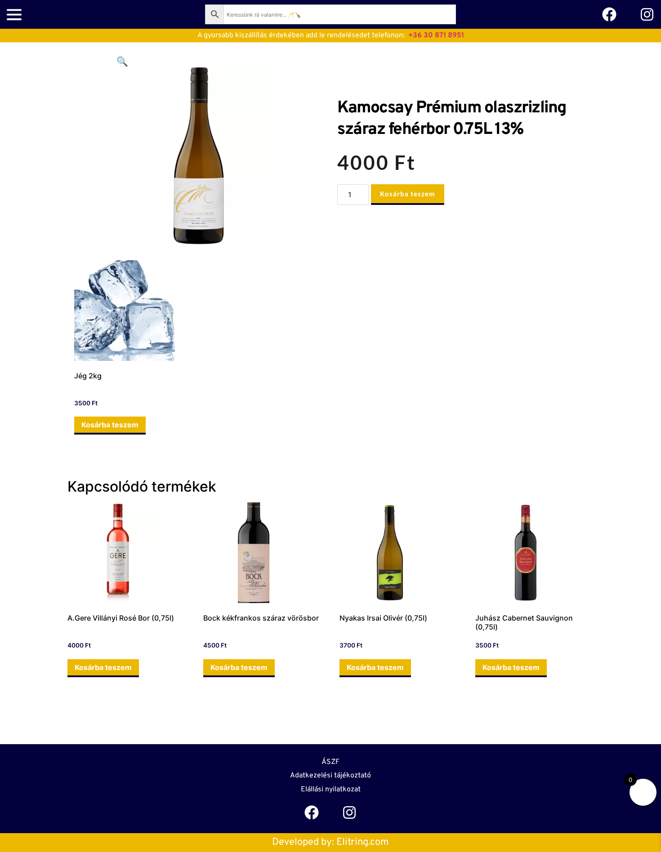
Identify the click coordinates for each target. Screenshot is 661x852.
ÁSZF (330, 762)
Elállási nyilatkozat (331, 789)
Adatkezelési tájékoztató (330, 775)
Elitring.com (362, 842)
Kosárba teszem (407, 194)
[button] (122, 61)
